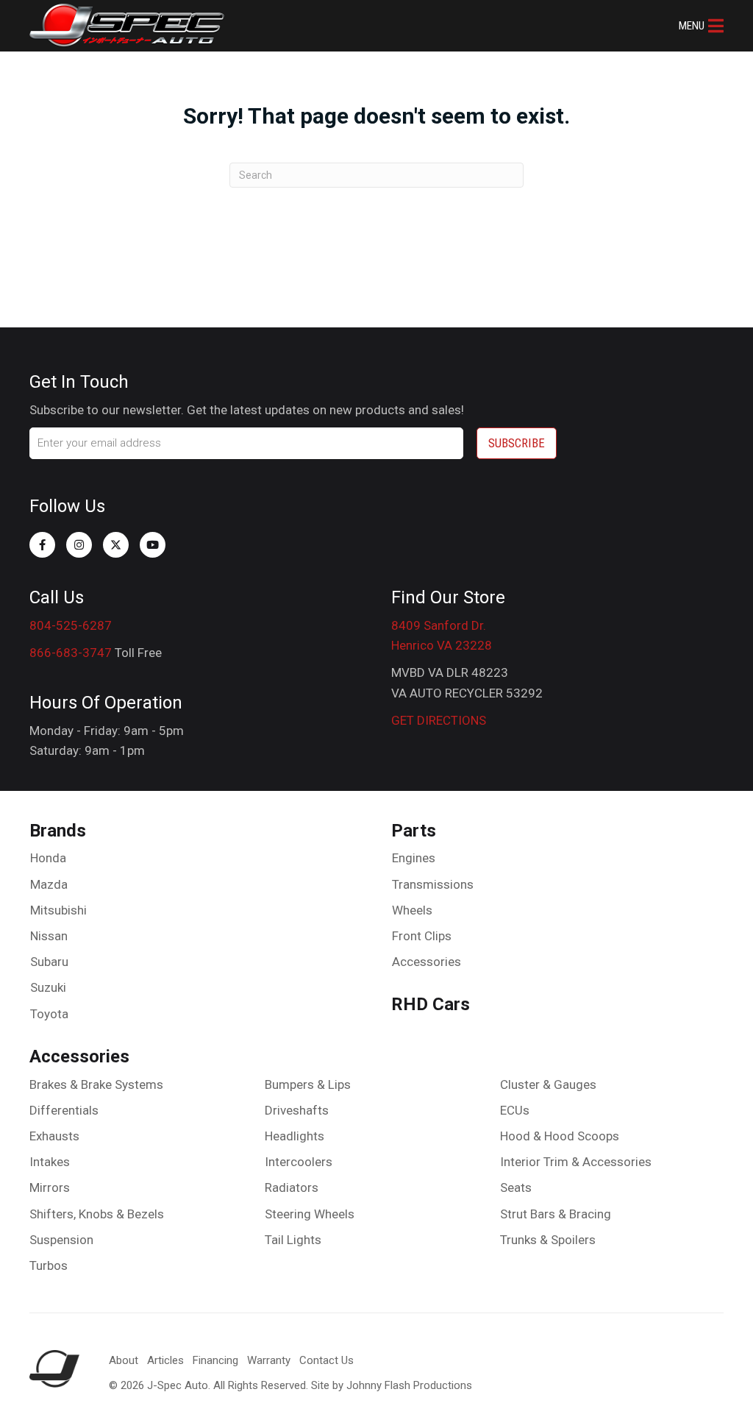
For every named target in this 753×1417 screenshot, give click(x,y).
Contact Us (326, 1360)
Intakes (49, 1161)
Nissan (49, 935)
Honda (48, 857)
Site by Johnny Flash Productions (391, 1385)
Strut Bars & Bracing (555, 1214)
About (123, 1360)
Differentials (64, 1110)
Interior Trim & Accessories (576, 1161)
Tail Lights (293, 1239)
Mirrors (49, 1187)
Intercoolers (298, 1161)
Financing (215, 1360)
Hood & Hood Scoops (559, 1136)
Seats (516, 1187)
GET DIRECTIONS (438, 720)
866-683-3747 (70, 652)
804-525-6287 (70, 625)
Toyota (49, 1013)
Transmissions (433, 884)
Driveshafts (297, 1110)
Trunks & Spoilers (548, 1239)
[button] (701, 26)
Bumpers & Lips (308, 1084)
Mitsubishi (58, 910)
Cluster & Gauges (548, 1084)
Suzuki (48, 987)
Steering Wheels (309, 1214)
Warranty (268, 1360)
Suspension (61, 1239)
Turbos (48, 1265)
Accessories (426, 961)
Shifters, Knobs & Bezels (96, 1214)
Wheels (412, 910)
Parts (413, 830)
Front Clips (422, 935)
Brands (57, 830)
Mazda (49, 884)
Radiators (291, 1187)
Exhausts (54, 1136)
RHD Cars (430, 1004)
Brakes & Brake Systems (96, 1084)
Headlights (294, 1136)
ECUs (514, 1110)
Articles (165, 1360)
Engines (413, 857)
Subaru (49, 961)
